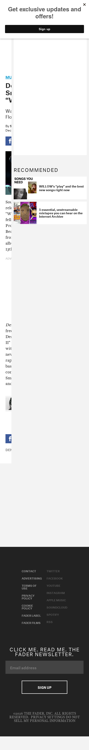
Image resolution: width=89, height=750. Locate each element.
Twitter (53, 570)
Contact (29, 570)
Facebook (55, 578)
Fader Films (31, 622)
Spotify (53, 614)
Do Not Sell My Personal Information (47, 719)
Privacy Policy (28, 596)
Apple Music (56, 599)
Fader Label (31, 615)
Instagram (56, 592)
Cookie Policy (27, 606)
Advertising (32, 578)
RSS (50, 621)
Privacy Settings (48, 717)
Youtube (53, 585)
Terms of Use (29, 586)
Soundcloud (57, 607)
